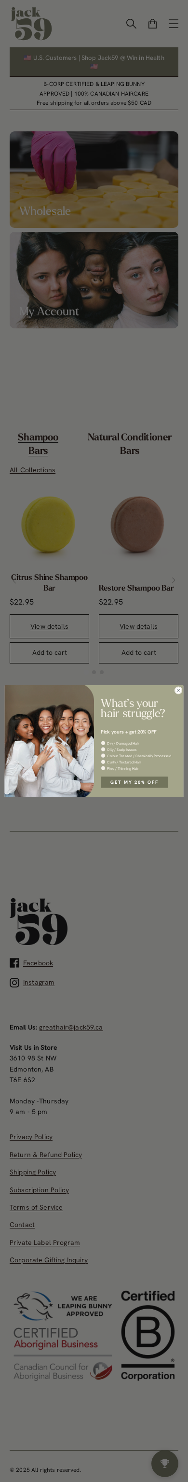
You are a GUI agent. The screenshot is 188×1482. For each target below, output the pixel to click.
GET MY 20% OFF (134, 782)
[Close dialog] (178, 690)
